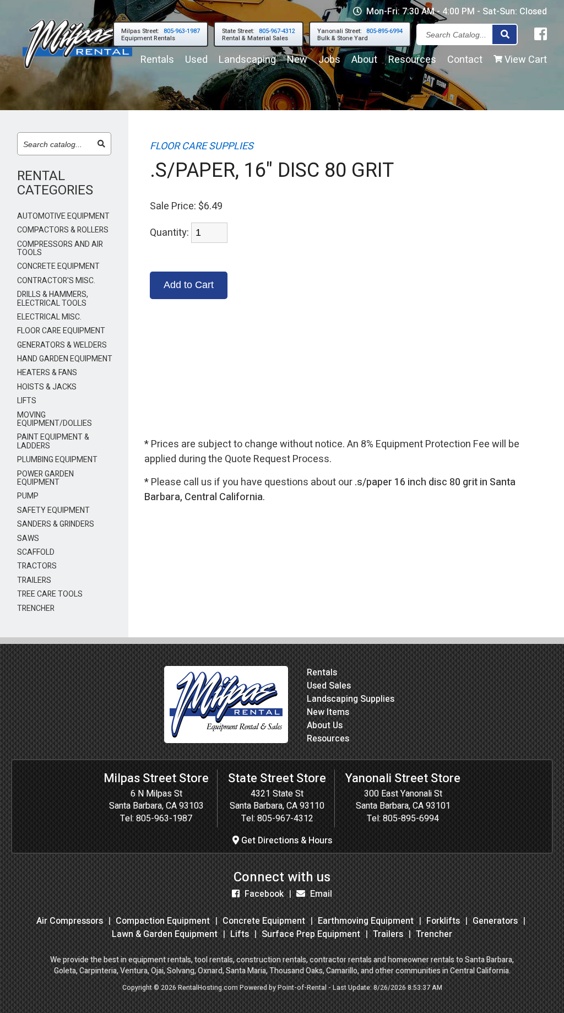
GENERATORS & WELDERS (62, 345)
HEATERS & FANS (47, 373)
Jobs (329, 59)
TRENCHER (36, 608)
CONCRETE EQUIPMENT (58, 266)
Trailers (388, 934)
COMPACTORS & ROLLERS (63, 230)
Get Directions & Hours (285, 840)
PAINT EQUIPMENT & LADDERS (53, 441)
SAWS (28, 538)
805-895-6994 (411, 818)
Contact (464, 59)
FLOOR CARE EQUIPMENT (61, 331)
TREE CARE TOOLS (50, 594)
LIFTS (26, 401)
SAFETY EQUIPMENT (53, 510)
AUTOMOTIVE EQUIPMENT (63, 216)
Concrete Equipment (264, 921)
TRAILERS (34, 580)
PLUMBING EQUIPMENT (57, 460)
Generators (495, 921)
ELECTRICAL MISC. (49, 317)
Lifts (239, 934)
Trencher (434, 934)
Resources (412, 59)
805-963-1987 (164, 818)
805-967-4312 (285, 818)
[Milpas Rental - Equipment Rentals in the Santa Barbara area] (77, 71)
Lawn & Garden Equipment (165, 934)
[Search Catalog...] (504, 35)
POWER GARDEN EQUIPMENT (45, 478)
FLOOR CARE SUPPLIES (201, 146)
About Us (325, 725)
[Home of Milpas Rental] (226, 740)
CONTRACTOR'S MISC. (56, 281)
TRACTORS (37, 566)
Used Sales (329, 685)
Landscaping (247, 59)
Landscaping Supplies (350, 699)
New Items (328, 712)
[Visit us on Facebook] (540, 34)
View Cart (524, 59)
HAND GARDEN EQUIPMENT (64, 359)
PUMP (28, 496)
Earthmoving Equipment (366, 921)
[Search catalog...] (101, 144)
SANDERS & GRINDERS (55, 524)
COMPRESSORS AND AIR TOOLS (60, 248)
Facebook (263, 894)
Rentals (157, 59)
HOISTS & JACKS (47, 387)
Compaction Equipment (163, 921)
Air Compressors (69, 921)
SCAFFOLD (36, 552)
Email (320, 894)
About (364, 59)
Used (196, 59)
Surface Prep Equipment (311, 934)
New (297, 59)
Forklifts (443, 921)
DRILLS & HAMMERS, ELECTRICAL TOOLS (52, 298)
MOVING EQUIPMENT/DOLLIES (54, 419)
